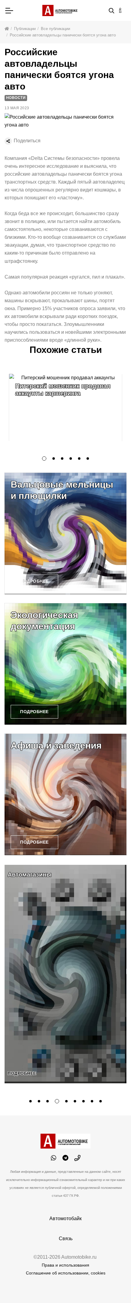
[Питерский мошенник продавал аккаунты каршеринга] (65, 407)
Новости (16, 98)
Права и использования (65, 1265)
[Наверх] (114, 1286)
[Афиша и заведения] (65, 794)
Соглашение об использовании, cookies (65, 1273)
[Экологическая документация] (65, 664)
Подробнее (34, 581)
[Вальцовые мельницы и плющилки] (65, 533)
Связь (66, 1238)
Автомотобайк (65, 1218)
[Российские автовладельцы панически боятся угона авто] (65, 121)
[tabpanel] (65, 407)
